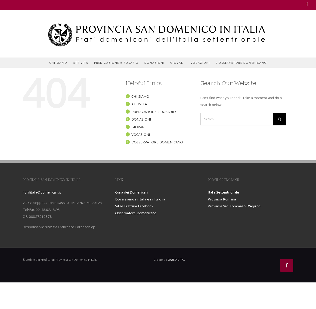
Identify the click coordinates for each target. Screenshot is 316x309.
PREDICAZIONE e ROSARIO (153, 111)
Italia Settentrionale (223, 192)
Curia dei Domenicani (131, 192)
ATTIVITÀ (139, 104)
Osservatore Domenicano (135, 213)
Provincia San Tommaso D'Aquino (234, 206)
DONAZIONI (141, 119)
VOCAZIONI (140, 134)
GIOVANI (138, 126)
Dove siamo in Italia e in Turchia (140, 199)
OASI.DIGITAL (176, 260)
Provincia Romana (222, 199)
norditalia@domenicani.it (42, 192)
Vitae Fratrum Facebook (134, 206)
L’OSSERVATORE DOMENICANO (157, 142)
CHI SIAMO (140, 96)
